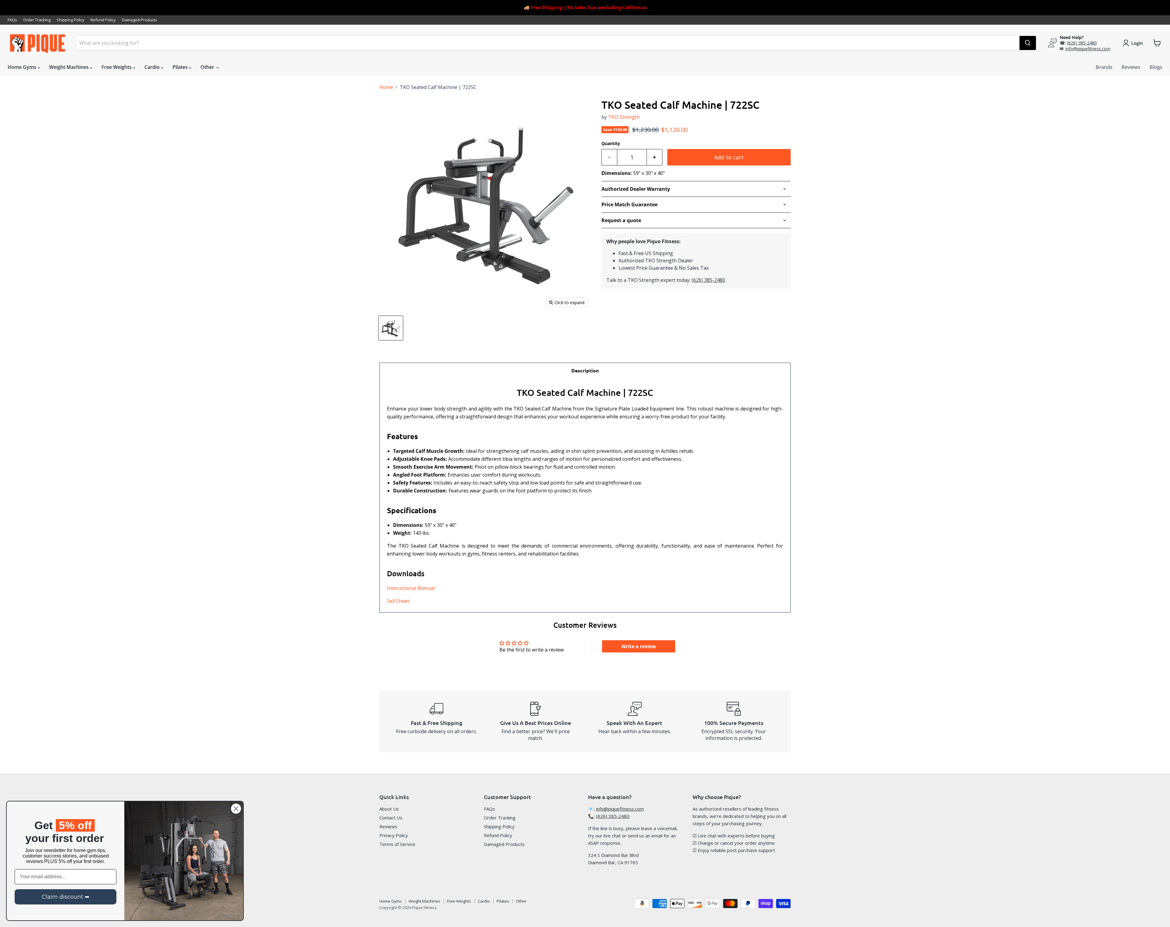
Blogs (1156, 67)
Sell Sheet (398, 601)
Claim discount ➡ (65, 896)
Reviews (1131, 67)
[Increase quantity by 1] (654, 157)
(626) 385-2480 (1082, 43)
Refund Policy (103, 20)
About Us (389, 809)
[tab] (585, 370)
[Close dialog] (236, 808)
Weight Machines (69, 67)
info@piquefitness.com (1088, 49)
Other (207, 67)
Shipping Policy (70, 20)
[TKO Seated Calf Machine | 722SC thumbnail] (391, 328)
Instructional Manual (411, 588)
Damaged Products (139, 20)
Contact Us (390, 818)
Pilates (180, 67)
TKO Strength (624, 117)
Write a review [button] (638, 646)
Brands (1104, 67)
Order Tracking (37, 20)
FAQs (12, 20)
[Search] (1027, 43)
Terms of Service (397, 844)
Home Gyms (22, 67)
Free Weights (117, 67)
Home (386, 87)
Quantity (610, 143)
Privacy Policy (393, 835)
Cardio (152, 67)
